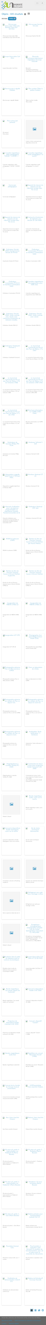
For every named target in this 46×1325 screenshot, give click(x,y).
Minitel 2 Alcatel (7, 816)
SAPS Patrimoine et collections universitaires (28, 1320)
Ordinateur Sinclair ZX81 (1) (33, 325)
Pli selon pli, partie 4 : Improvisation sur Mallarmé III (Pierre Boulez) (10, 1163)
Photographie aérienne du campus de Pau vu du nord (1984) (10, 745)
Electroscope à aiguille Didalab (10, 100)
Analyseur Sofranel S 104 (32, 454)
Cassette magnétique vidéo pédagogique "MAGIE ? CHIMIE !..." (11, 166)
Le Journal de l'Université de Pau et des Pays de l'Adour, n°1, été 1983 (11, 423)
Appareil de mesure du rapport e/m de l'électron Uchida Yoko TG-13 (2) (34, 198)
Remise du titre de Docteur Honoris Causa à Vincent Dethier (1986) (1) (34, 584)
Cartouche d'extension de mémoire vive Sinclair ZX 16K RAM (33, 230)
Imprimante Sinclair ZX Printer (11, 261)
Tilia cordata (29, 101)
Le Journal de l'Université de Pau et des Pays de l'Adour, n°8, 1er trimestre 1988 (11, 391)
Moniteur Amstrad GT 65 (32, 486)
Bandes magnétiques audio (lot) (11, 1064)
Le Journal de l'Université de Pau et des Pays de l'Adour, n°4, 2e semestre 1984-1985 (34, 391)
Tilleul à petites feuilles (32, 100)
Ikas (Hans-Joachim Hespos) (10, 1129)
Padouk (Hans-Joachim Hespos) (34, 1129)
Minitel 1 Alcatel (7, 945)
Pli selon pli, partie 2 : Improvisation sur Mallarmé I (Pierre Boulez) (10, 1195)
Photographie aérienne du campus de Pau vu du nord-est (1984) (34, 713)
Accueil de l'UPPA (7, 1320)
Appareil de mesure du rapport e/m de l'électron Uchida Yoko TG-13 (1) (11, 230)
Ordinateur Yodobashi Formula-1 (11, 357)
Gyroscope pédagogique (9, 196)
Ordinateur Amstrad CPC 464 (33, 518)
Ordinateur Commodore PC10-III (11, 293)
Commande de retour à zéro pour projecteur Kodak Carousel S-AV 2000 (34, 777)
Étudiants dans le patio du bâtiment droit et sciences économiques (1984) (10, 970)
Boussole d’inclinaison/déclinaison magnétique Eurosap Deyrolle (33, 70)
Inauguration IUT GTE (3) (9, 646)
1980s (11, 18)
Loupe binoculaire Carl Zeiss (10, 68)
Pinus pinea (5, 134)
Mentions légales (14, 1323)
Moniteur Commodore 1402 (33, 261)
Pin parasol (5, 132)
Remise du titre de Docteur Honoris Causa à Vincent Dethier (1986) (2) (11, 584)
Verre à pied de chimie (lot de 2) (11, 913)
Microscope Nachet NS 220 (33, 36)
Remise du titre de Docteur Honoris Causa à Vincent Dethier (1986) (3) (34, 552)
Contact (4, 1323)
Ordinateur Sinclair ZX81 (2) (10, 325)
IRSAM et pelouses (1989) (10, 550)
